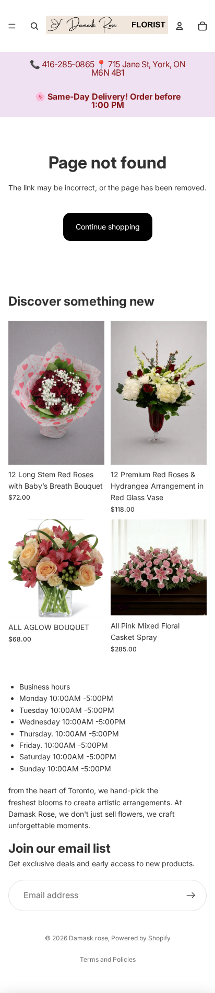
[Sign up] (191, 896)
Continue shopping (108, 226)
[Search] (34, 26)
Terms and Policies (108, 959)
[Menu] (12, 26)
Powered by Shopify (141, 938)
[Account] (179, 26)
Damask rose (88, 938)
